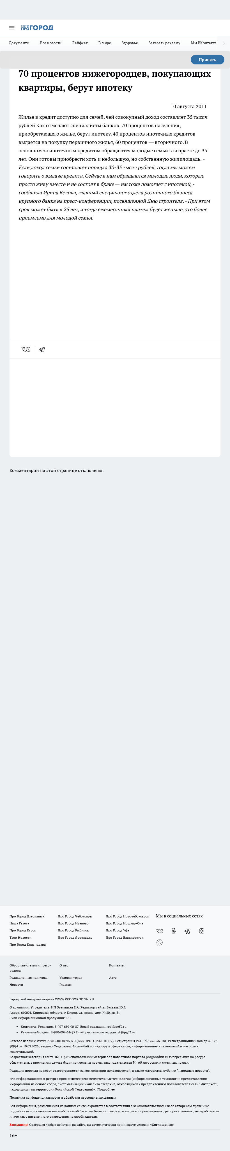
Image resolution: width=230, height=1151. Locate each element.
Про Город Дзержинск (27, 916)
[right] (223, 43)
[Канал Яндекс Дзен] (202, 931)
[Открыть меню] (12, 27)
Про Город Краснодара (28, 944)
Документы (19, 42)
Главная (65, 984)
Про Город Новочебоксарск (127, 916)
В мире (104, 42)
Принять (207, 59)
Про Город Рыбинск (73, 930)
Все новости (50, 42)
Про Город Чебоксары (75, 916)
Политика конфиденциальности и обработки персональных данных (63, 1097)
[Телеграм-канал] (188, 931)
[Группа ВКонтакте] (160, 931)
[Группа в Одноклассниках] (174, 931)
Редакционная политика (28, 977)
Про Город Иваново (73, 923)
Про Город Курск (23, 930)
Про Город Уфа (117, 930)
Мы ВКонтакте (204, 42)
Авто (113, 977)
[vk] (26, 349)
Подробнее (106, 1089)
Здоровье (130, 42)
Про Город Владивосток (124, 937)
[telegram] (43, 349)
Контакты (117, 965)
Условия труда (70, 977)
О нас (63, 965)
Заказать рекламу (164, 42)
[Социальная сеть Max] (160, 942)
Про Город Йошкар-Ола (124, 923)
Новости (16, 984)
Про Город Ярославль (75, 937)
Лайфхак (80, 42)
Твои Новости (20, 937)
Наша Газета (19, 923)
